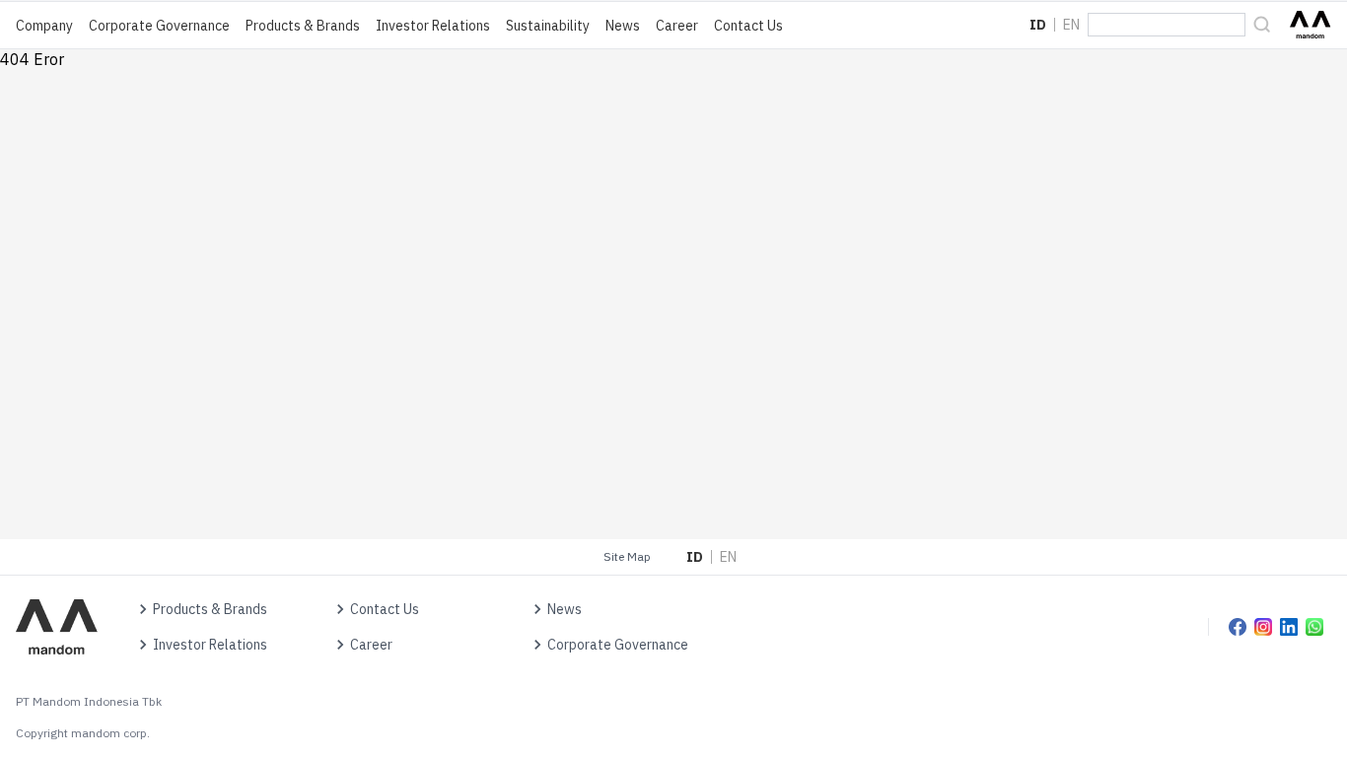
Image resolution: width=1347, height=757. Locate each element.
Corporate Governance (159, 25)
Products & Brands (303, 25)
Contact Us (748, 25)
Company (44, 25)
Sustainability (548, 25)
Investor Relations (433, 25)
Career (677, 25)
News (622, 25)
